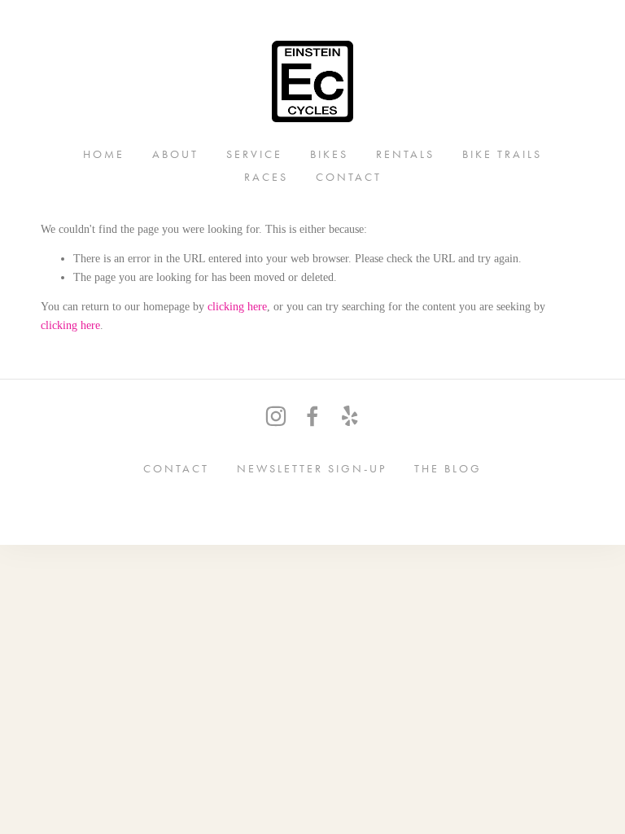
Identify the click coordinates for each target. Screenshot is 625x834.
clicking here (237, 307)
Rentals (405, 153)
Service (254, 153)
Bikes (329, 153)
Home (104, 153)
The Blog (448, 468)
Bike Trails (502, 153)
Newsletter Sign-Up (312, 468)
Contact (349, 176)
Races (266, 176)
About (175, 153)
